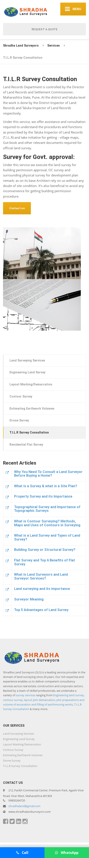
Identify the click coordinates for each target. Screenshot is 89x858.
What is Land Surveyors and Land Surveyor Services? (41, 576)
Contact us (17, 208)
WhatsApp (69, 852)
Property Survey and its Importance (43, 496)
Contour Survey (21, 396)
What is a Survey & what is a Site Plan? (45, 486)
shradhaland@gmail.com (24, 806)
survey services (25, 695)
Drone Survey (19, 420)
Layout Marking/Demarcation (31, 384)
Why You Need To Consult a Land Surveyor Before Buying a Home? (48, 474)
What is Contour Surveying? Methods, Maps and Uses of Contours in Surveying (47, 523)
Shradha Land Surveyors (21, 45)
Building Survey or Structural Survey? (44, 550)
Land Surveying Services (27, 360)
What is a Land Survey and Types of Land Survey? (47, 537)
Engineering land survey (68, 695)
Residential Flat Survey (26, 444)
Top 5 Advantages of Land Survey (41, 610)
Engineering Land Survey (27, 372)
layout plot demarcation (39, 700)
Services (53, 45)
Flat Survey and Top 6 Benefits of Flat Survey (44, 562)
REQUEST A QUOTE (44, 29)
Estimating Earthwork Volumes (32, 408)
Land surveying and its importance (42, 589)
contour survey (13, 700)
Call (24, 852)
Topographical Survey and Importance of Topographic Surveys (47, 509)
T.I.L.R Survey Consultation (29, 432)
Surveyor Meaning (29, 599)
